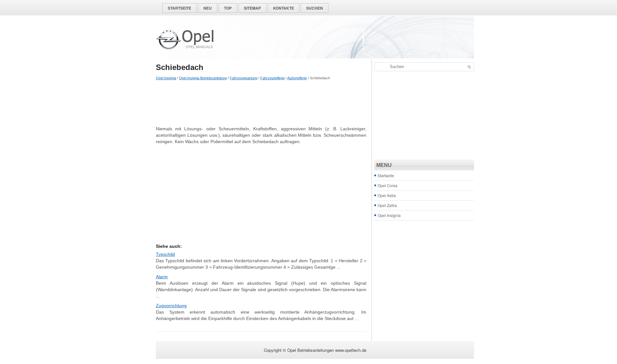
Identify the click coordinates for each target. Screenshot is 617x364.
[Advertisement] (261, 103)
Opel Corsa (388, 185)
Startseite (179, 8)
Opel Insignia (166, 78)
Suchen (314, 8)
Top (228, 8)
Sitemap (252, 8)
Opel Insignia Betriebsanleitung (203, 78)
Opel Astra (387, 195)
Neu (207, 8)
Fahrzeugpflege (272, 78)
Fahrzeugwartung (243, 78)
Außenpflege (297, 78)
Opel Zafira (387, 205)
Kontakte (283, 8)
